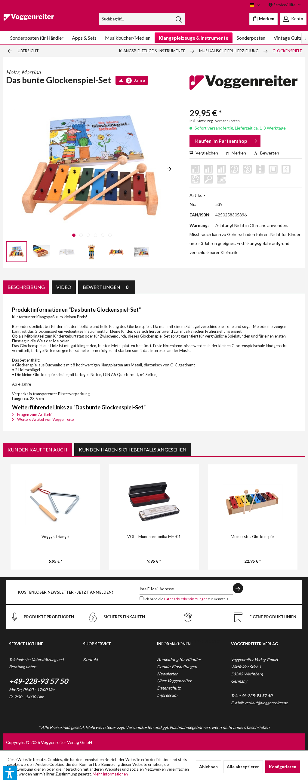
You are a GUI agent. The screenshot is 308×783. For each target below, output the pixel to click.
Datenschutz (168, 687)
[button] (10, 773)
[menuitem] (142, 19)
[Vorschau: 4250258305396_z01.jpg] (41, 251)
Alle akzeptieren (243, 766)
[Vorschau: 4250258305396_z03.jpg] (116, 251)
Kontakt (90, 659)
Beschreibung (26, 287)
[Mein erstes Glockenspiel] (252, 502)
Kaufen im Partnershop (221, 141)
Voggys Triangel (55, 536)
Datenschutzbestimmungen (186, 599)
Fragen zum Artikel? (34, 414)
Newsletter (167, 673)
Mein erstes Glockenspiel (253, 536)
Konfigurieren (282, 766)
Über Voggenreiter (174, 680)
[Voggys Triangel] (55, 502)
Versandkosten (139, 727)
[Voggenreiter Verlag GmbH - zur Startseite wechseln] (28, 20)
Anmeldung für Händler (179, 659)
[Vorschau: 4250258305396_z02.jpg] (91, 251)
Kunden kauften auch (37, 449)
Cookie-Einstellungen (177, 666)
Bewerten (269, 152)
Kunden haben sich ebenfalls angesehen (132, 449)
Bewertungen (105, 287)
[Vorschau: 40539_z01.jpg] (66, 251)
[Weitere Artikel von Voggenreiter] (243, 85)
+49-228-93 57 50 (38, 681)
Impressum (167, 695)
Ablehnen (208, 766)
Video (63, 287)
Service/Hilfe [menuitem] (284, 4)
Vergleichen (206, 152)
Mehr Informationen (110, 774)
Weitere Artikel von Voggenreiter (45, 419)
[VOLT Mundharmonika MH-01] (154, 502)
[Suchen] (178, 19)
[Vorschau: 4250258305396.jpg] (16, 251)
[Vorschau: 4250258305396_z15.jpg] (141, 251)
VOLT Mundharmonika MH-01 (154, 536)
